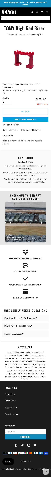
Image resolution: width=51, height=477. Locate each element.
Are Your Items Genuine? (13, 334)
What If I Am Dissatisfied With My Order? (20, 318)
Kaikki (28, 461)
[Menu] (46, 12)
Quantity (6, 98)
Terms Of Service (11, 414)
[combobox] (25, 18)
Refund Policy (10, 400)
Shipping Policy (11, 407)
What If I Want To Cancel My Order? (18, 326)
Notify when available (26, 119)
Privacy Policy (10, 394)
